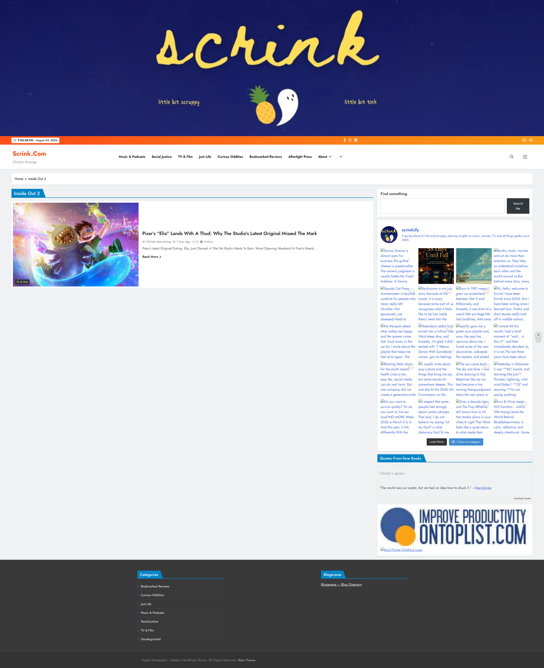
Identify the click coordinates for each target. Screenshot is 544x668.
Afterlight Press (300, 156)
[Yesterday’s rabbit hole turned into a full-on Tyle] (436, 341)
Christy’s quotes (392, 473)
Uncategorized (151, 639)
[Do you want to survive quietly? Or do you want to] (398, 417)
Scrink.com (29, 153)
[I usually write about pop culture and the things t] (436, 379)
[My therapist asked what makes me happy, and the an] (398, 341)
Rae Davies (483, 487)
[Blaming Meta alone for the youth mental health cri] (398, 379)
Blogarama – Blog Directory (341, 584)
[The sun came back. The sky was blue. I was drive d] (474, 379)
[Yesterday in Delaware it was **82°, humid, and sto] (511, 379)
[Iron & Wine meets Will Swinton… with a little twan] (511, 417)
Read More (150, 256)
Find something (394, 194)
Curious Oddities (230, 156)
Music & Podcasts (132, 156)
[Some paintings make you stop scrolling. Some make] (474, 266)
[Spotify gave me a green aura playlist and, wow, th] (474, 341)
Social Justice (162, 156)
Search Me (518, 206)
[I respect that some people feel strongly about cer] (436, 417)
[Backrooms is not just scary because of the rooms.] (436, 304)
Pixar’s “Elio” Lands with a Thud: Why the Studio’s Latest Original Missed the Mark (229, 233)
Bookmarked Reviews (265, 156)
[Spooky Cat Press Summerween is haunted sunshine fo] (398, 304)
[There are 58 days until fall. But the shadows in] (436, 266)
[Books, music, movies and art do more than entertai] (511, 266)
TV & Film (185, 156)
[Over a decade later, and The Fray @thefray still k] (474, 417)
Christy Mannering (158, 241)
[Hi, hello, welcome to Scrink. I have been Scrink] (511, 304)
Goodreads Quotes (522, 498)
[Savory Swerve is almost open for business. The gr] (398, 266)
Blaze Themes (246, 660)
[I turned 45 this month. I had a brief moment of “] (511, 341)
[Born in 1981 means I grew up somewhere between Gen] (474, 304)
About (322, 156)
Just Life (205, 156)
